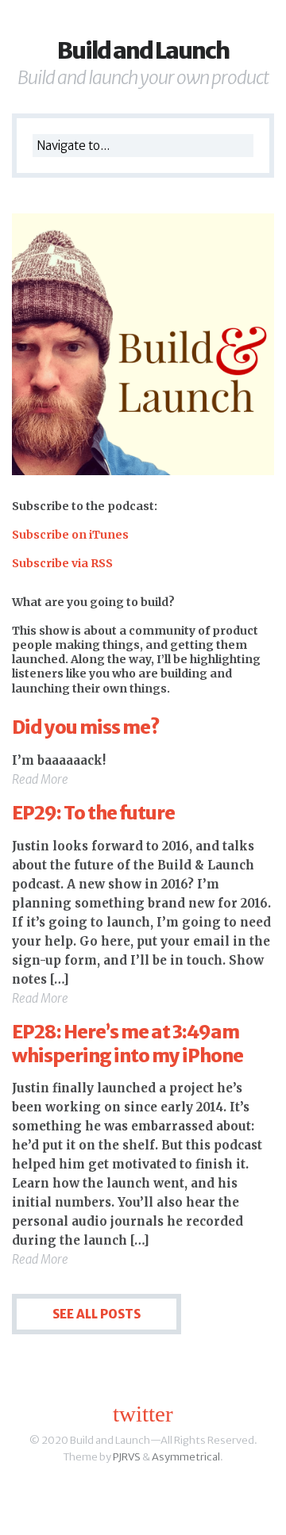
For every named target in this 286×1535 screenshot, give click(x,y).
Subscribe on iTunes (70, 535)
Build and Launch (143, 50)
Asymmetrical (186, 1457)
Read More (40, 779)
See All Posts (96, 1314)
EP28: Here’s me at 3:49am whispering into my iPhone (127, 1043)
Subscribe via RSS (62, 563)
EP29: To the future (93, 812)
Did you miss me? (86, 727)
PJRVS (127, 1457)
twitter (143, 1413)
